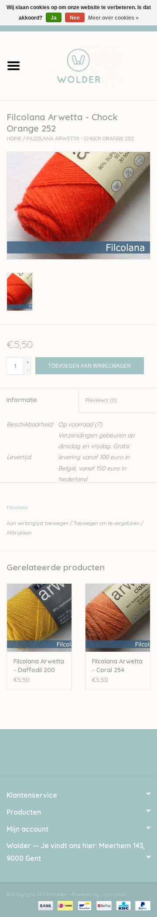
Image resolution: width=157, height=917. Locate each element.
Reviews (100, 400)
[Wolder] (92, 65)
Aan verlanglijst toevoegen (37, 523)
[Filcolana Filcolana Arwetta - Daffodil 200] (39, 617)
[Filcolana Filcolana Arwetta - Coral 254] (117, 617)
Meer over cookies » (113, 18)
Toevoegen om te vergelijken (107, 523)
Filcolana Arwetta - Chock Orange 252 (80, 138)
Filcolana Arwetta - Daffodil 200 (39, 665)
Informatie (22, 400)
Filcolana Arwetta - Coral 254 (117, 665)
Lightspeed (113, 894)
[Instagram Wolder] (86, 756)
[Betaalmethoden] (45, 905)
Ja (54, 18)
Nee (75, 18)
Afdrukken (19, 532)
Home (14, 138)
